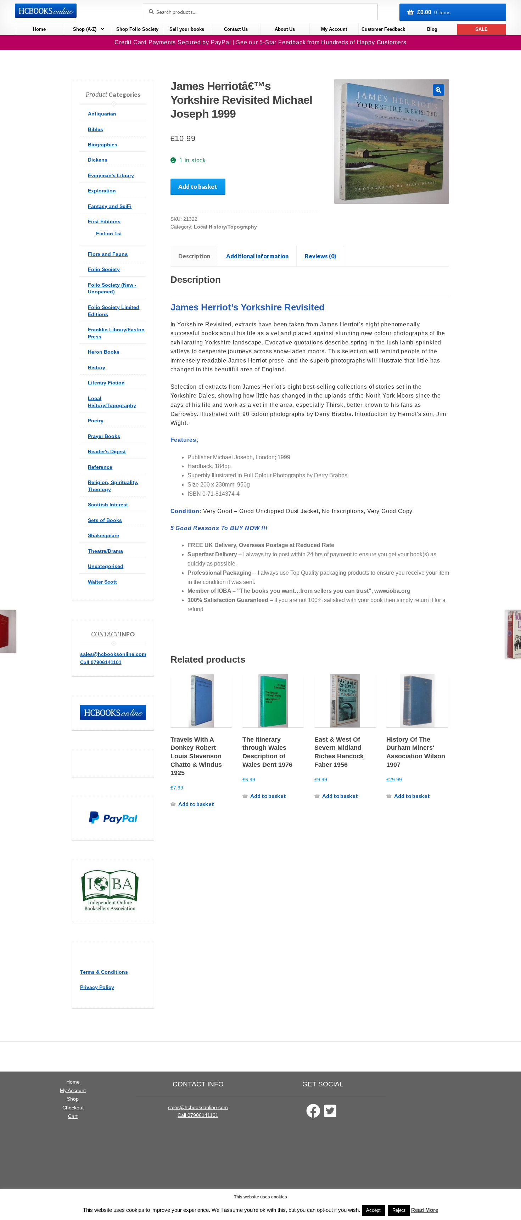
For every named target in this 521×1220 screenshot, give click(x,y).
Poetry (95, 420)
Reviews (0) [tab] (320, 256)
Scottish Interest (108, 504)
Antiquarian (102, 114)
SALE (481, 29)
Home (39, 29)
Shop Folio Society (137, 29)
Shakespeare (103, 535)
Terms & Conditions (104, 972)
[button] (438, 90)
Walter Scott (102, 582)
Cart (73, 1116)
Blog (432, 29)
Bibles (95, 129)
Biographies (102, 144)
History (96, 367)
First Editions (104, 221)
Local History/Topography (225, 227)
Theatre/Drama (105, 551)
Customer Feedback (383, 29)
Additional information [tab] (257, 256)
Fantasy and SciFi (109, 206)
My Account (334, 29)
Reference (100, 467)
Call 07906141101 (101, 662)
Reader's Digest (107, 451)
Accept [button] (373, 1210)
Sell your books (186, 29)
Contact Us (236, 29)
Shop (73, 1099)
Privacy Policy (97, 987)
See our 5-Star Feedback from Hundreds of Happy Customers (321, 42)
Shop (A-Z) (84, 29)
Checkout (73, 1108)
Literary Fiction (106, 383)
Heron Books (103, 352)
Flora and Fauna (108, 254)
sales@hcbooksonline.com (113, 654)
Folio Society (104, 269)
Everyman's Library (111, 175)
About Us (285, 29)
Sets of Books (105, 520)
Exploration (102, 190)
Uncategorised (105, 566)
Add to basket (197, 186)
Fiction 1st (109, 233)
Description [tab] (194, 256)
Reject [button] (398, 1210)
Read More (424, 1210)
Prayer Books (104, 436)
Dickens (97, 160)
